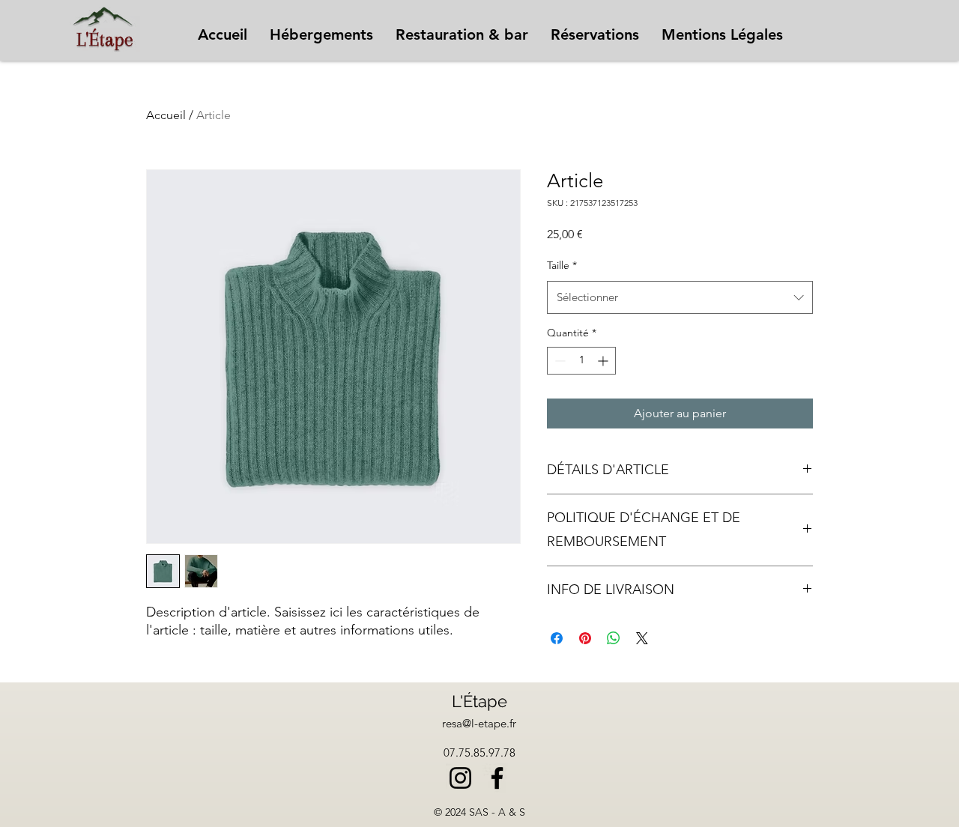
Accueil (166, 115)
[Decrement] (558, 361)
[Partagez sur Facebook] (557, 638)
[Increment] (604, 361)
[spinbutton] (581, 361)
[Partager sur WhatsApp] (614, 638)
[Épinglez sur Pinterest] (585, 638)
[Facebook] (497, 778)
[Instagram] (460, 778)
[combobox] (680, 297)
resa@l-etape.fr (479, 723)
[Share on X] (642, 638)
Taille (562, 265)
